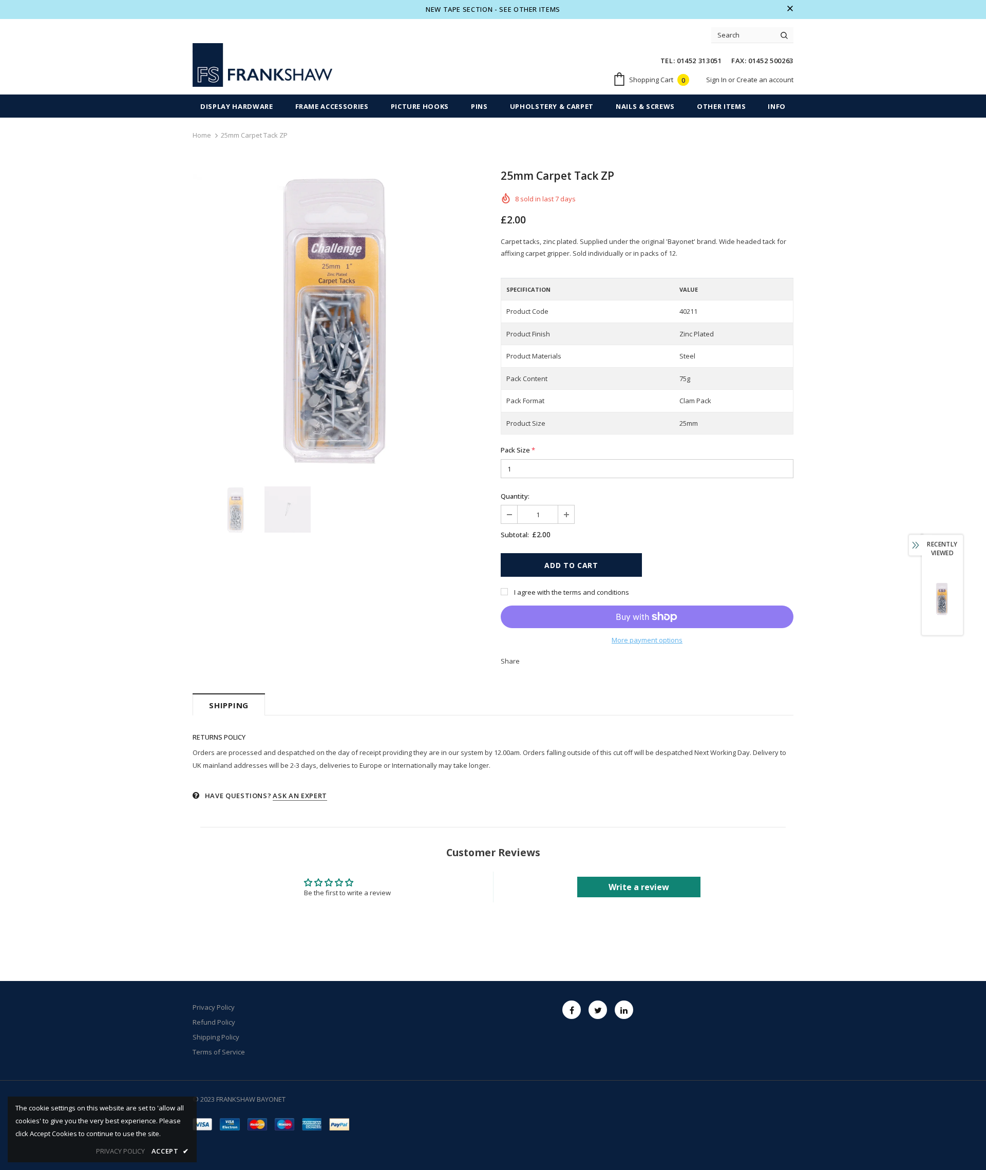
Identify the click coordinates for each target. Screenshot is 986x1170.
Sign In (717, 79)
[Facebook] (571, 1010)
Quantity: (515, 496)
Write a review (639, 887)
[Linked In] (624, 1010)
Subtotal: (515, 534)
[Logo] (262, 65)
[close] (790, 9)
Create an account (764, 79)
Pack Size (518, 450)
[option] (339, 318)
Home (202, 135)
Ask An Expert (300, 795)
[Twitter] (598, 1010)
